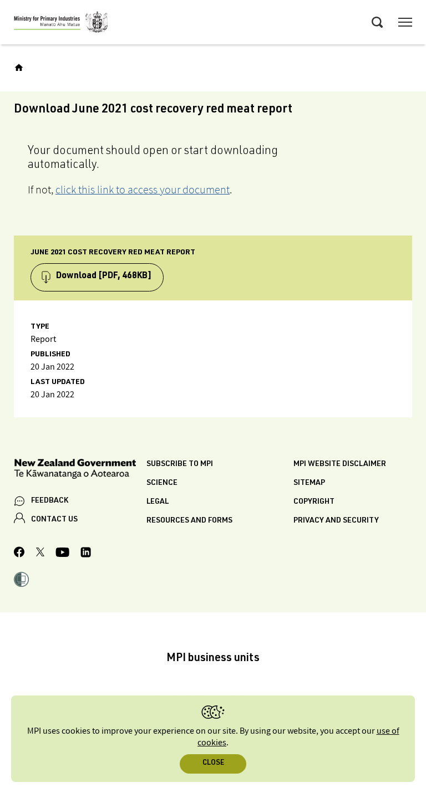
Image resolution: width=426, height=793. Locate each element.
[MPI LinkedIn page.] (85, 554)
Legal (157, 502)
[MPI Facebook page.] (19, 553)
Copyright (313, 502)
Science (162, 483)
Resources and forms (189, 521)
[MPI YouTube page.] (62, 554)
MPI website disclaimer (339, 464)
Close (213, 763)
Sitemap (309, 483)
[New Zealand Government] (80, 471)
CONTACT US (54, 520)
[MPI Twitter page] (40, 554)
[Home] (19, 68)
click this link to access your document (142, 189)
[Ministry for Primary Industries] (61, 24)
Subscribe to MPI (179, 464)
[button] (21, 581)
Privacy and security (336, 521)
